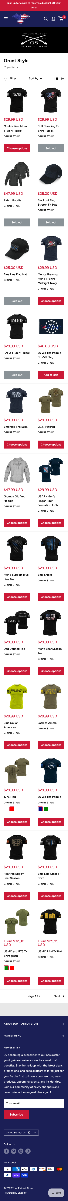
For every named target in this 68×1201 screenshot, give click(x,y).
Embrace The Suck (16, 426)
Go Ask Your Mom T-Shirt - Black (15, 128)
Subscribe (16, 1114)
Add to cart (51, 375)
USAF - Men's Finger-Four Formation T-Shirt (49, 501)
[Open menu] (6, 18)
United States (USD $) (18, 1132)
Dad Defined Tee (14, 649)
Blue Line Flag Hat (15, 274)
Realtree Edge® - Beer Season (15, 876)
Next (57, 996)
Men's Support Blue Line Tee (16, 577)
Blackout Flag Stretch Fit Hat (47, 202)
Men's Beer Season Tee (50, 651)
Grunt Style (12, 136)
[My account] (53, 19)
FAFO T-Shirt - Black (17, 353)
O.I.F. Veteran (46, 426)
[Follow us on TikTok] (28, 1151)
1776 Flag (10, 797)
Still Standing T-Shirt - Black (48, 128)
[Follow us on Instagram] (20, 1151)
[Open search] (46, 19)
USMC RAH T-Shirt (50, 951)
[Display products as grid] (56, 78)
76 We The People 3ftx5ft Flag (49, 355)
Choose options (17, 148)
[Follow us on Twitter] (13, 1151)
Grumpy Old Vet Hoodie (14, 499)
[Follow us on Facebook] (6, 1151)
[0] (61, 18)
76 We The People (49, 797)
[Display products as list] (62, 78)
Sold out (51, 148)
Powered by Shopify (15, 1192)
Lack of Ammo (47, 723)
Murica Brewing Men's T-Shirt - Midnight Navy (48, 279)
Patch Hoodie (12, 200)
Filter (13, 78)
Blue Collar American (11, 725)
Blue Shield (45, 574)
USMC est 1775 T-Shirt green (15, 954)
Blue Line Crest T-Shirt (49, 876)
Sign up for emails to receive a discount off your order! (34, 5)
